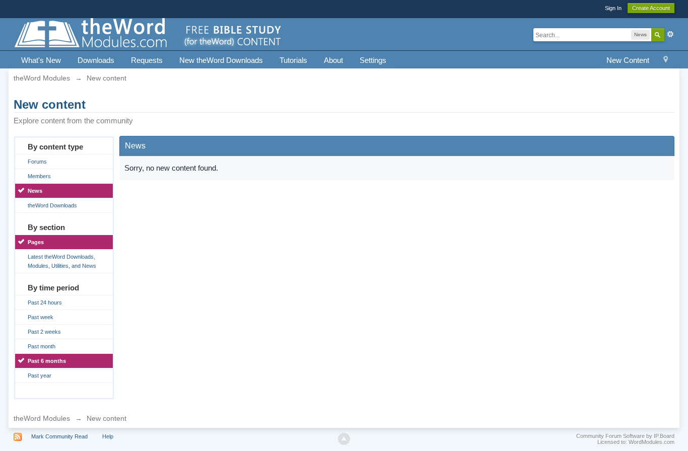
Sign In (613, 8)
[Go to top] (344, 439)
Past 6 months (47, 361)
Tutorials (293, 60)
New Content (627, 60)
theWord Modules (42, 418)
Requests (147, 60)
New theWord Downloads (221, 60)
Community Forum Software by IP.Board (625, 436)
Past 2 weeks (44, 332)
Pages (36, 242)
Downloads (96, 60)
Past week (40, 317)
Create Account (651, 8)
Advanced (670, 34)
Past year (39, 375)
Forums (37, 162)
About (333, 60)
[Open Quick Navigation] (665, 60)
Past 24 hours (45, 302)
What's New (41, 60)
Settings (373, 60)
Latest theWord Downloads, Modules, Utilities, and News (62, 261)
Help (107, 436)
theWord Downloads (52, 205)
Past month (41, 346)
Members (39, 176)
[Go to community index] (149, 33)
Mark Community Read (59, 436)
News (35, 191)
